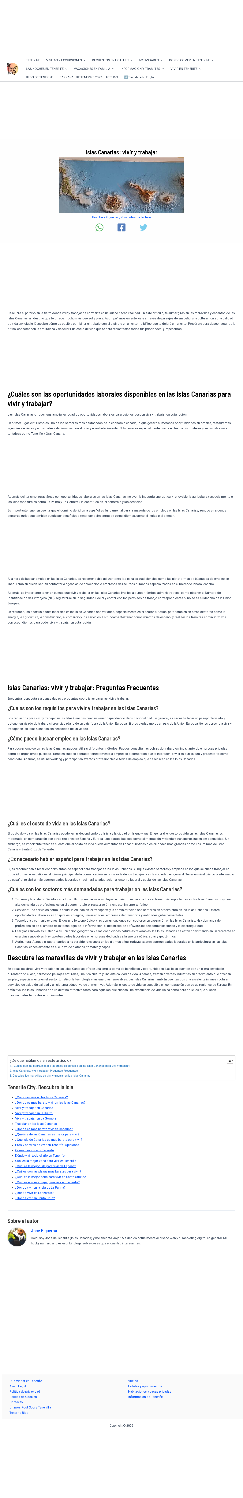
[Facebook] (121, 227)
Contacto (16, 1402)
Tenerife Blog (18, 1413)
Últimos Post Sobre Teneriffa (30, 1407)
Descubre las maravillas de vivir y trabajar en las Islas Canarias (51, 1075)
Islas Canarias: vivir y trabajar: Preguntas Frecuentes (45, 1070)
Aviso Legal (17, 1386)
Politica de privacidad (24, 1391)
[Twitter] (143, 227)
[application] (84, 60)
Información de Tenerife (145, 1397)
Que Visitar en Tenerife (25, 1381)
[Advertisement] (121, 28)
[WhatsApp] (99, 227)
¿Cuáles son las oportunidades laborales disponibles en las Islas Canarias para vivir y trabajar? (71, 1065)
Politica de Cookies (23, 1397)
